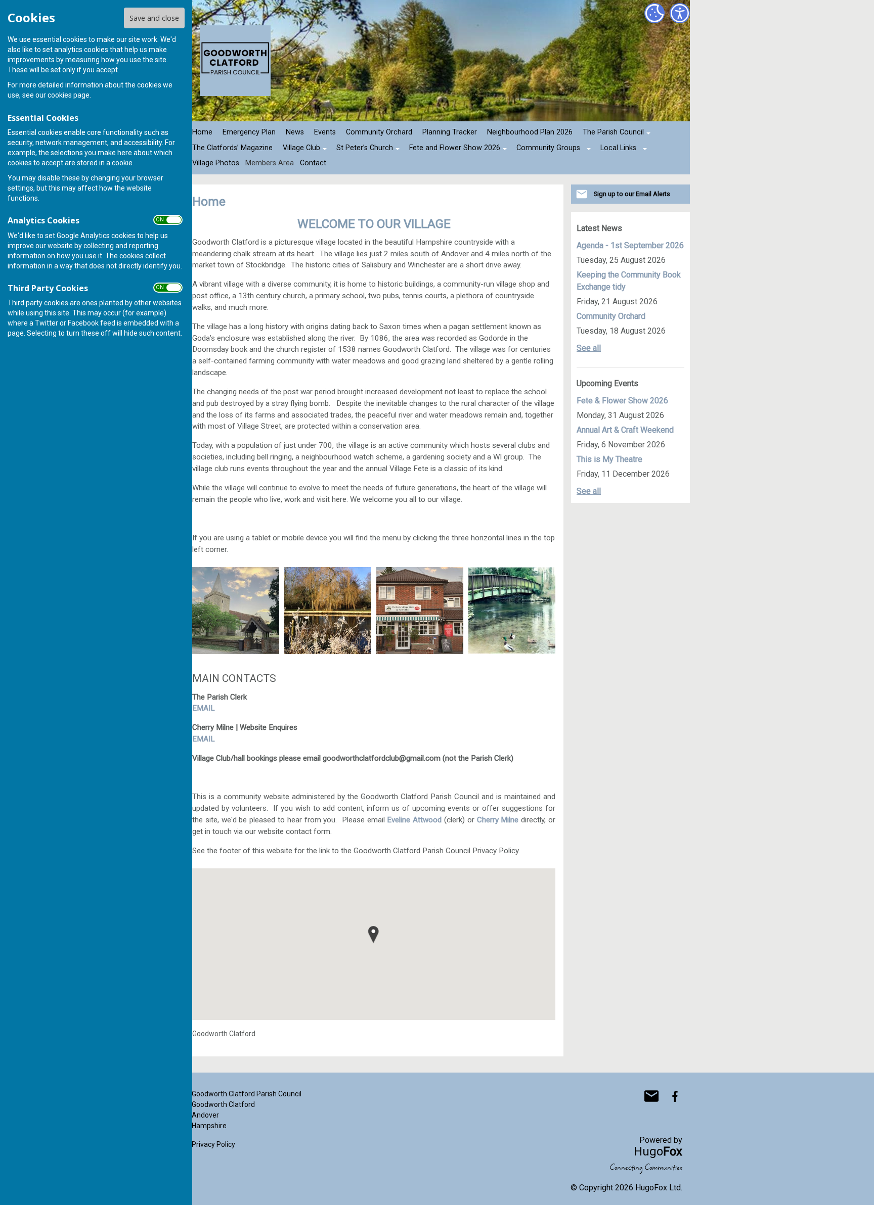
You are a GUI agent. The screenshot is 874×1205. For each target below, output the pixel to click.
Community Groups (548, 148)
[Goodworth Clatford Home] (235, 610)
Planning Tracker (449, 132)
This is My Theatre (609, 459)
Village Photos (215, 163)
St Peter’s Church (364, 148)
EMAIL (203, 708)
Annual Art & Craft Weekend (625, 430)
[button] (373, 935)
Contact (313, 163)
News (295, 132)
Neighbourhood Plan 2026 (530, 132)
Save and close (154, 18)
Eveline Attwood (414, 819)
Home (202, 132)
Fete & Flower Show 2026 (622, 400)
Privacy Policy (213, 1144)
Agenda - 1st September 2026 (630, 245)
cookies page (69, 95)
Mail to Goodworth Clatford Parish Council (651, 1096)
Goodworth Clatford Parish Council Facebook (674, 1096)
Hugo (658, 1151)
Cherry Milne (498, 819)
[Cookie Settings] (654, 13)
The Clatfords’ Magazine (232, 148)
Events (325, 132)
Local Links (618, 148)
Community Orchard (379, 132)
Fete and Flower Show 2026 (454, 148)
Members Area (269, 163)
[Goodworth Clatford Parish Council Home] (511, 610)
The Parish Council (613, 132)
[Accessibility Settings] (680, 13)
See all (589, 348)
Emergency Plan (249, 132)
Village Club (301, 148)
